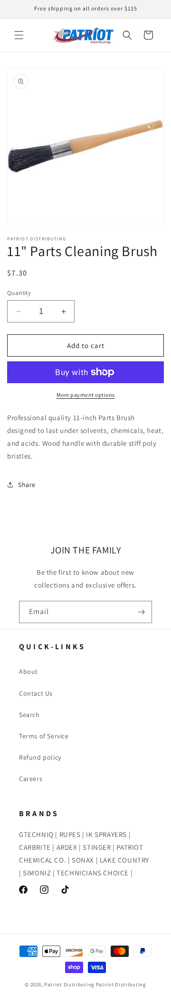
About (28, 671)
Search (29, 714)
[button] (19, 35)
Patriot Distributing (70, 984)
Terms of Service (44, 736)
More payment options (86, 394)
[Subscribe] (141, 612)
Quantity (19, 293)
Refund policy (40, 757)
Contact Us (36, 693)
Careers (30, 778)
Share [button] (27, 484)
